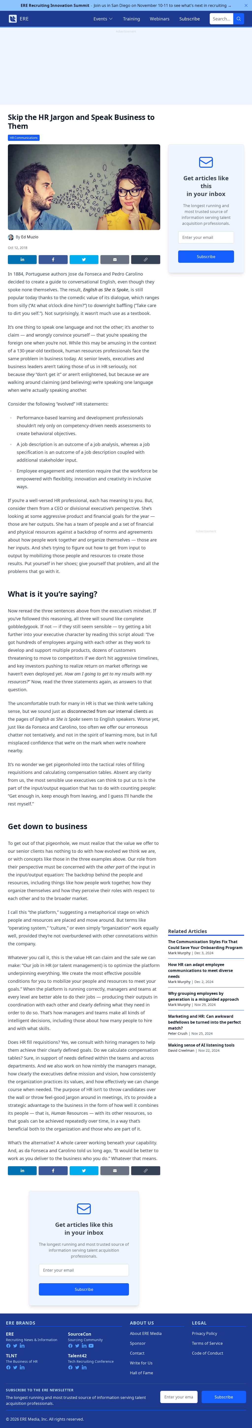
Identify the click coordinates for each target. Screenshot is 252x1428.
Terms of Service (207, 1343)
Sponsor (138, 1343)
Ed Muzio (29, 237)
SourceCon (79, 1334)
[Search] (238, 18)
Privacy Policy (204, 1333)
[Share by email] (114, 259)
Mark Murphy (179, 953)
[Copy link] (145, 259)
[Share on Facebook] (53, 259)
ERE (10, 1334)
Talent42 (77, 1356)
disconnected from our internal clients (107, 711)
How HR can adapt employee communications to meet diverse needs (200, 970)
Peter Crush (178, 1033)
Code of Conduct (207, 1353)
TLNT (11, 1356)
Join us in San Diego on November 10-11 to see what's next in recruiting (126, 5)
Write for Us (141, 1363)
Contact (137, 1353)
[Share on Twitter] (84, 259)
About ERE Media (146, 1333)
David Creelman (181, 1050)
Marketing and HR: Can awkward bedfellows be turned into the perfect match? (204, 1022)
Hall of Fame (141, 1373)
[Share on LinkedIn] (22, 259)
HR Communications (24, 138)
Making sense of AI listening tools (201, 1045)
